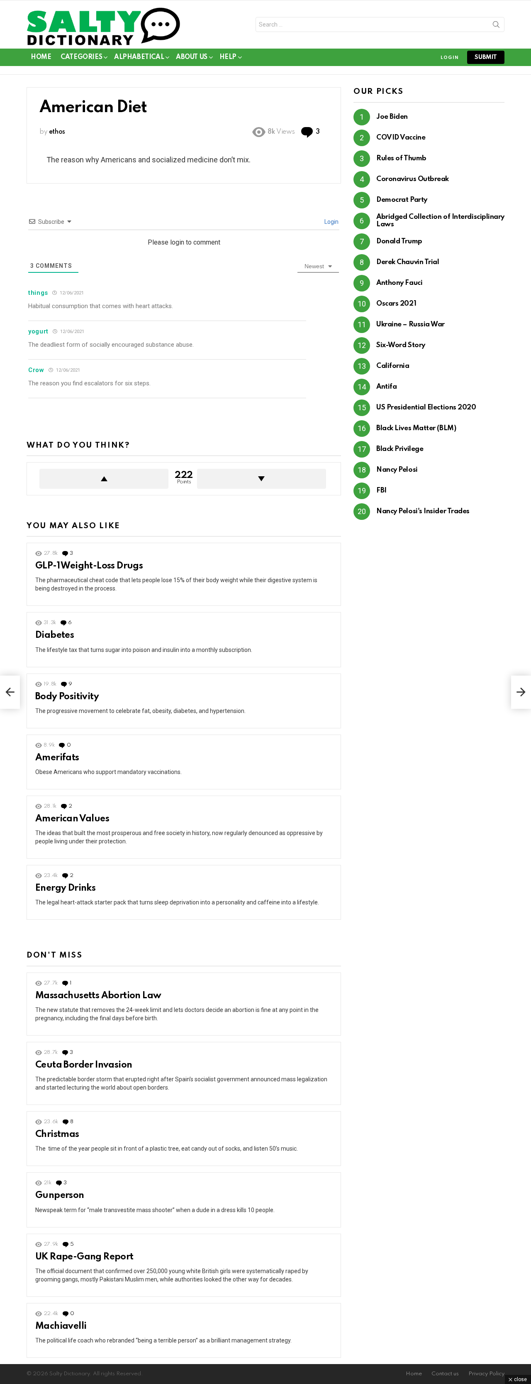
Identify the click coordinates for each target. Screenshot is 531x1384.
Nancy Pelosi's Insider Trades (423, 511)
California (392, 366)
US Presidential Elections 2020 (426, 407)
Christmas (57, 1134)
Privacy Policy (486, 1374)
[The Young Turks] (10, 692)
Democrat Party (401, 199)
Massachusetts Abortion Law (98, 995)
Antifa (386, 386)
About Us (191, 57)
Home (41, 57)
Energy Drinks (65, 888)
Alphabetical (139, 57)
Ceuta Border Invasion (83, 1065)
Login (331, 221)
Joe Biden (392, 116)
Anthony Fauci (399, 283)
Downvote (261, 479)
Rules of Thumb (401, 158)
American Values (72, 818)
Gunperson (59, 1195)
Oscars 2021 (396, 303)
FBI (381, 490)
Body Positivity (67, 696)
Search (496, 26)
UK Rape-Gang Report (84, 1257)
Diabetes (54, 635)
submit (486, 57)
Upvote (103, 479)
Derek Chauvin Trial (407, 262)
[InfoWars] (521, 692)
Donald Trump (399, 241)
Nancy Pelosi (397, 469)
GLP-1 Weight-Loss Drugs (89, 566)
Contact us (445, 1374)
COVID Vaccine (400, 137)
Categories (81, 57)
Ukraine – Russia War (410, 324)
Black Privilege (399, 449)
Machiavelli (60, 1326)
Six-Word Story (400, 345)
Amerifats (57, 757)
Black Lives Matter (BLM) (416, 428)
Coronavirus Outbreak (412, 179)
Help (227, 57)
